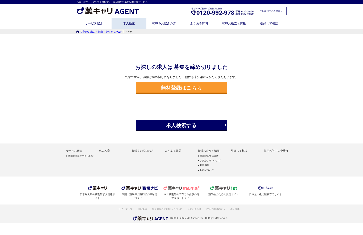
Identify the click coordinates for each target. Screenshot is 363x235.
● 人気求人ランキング (209, 160)
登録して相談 (269, 23)
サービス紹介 (94, 23)
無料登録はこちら (181, 87)
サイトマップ (125, 209)
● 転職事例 (203, 165)
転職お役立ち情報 (234, 23)
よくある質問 (199, 23)
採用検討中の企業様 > (271, 11)
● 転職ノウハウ (206, 170)
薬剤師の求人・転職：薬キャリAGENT (102, 31)
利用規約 (142, 209)
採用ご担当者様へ (215, 209)
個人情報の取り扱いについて (167, 209)
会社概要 (235, 209)
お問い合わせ (194, 209)
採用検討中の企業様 (276, 150)
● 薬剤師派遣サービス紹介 (79, 156)
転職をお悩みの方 (164, 23)
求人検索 (129, 23)
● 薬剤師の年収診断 (208, 156)
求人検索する (181, 125)
